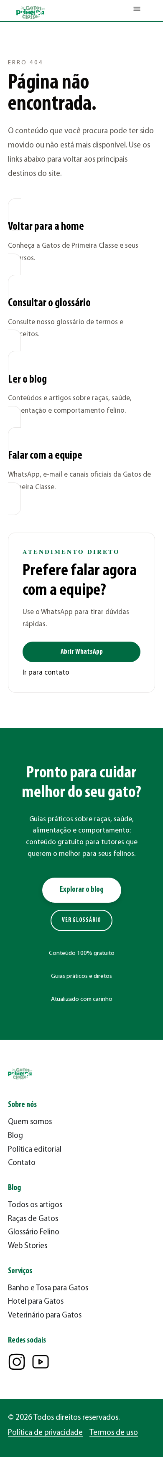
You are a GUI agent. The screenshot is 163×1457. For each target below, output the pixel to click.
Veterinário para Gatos (45, 1316)
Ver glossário (81, 920)
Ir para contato (46, 672)
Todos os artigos (35, 1205)
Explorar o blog (82, 890)
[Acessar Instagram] (16, 1362)
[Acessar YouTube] (40, 1362)
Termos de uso (113, 1433)
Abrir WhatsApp (82, 651)
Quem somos (30, 1122)
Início (15, 40)
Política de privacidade (45, 1433)
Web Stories (27, 1246)
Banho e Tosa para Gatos (48, 1288)
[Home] (31, 12)
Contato (22, 1163)
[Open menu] (136, 10)
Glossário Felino (33, 1232)
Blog (15, 1136)
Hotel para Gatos (36, 1302)
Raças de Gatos (33, 1219)
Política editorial (34, 1150)
